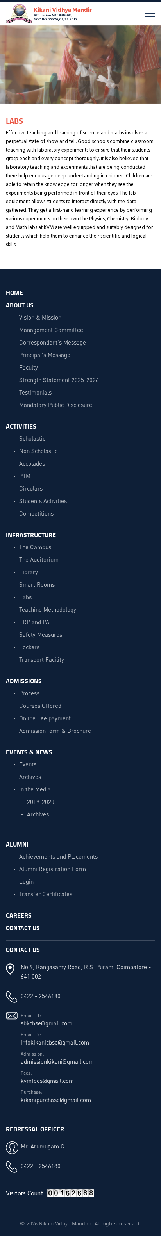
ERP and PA (34, 621)
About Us (20, 304)
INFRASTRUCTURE (31, 534)
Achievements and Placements (58, 856)
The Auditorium (39, 559)
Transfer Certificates (45, 893)
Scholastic (32, 438)
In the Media (35, 789)
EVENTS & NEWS (29, 751)
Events (27, 764)
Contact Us (23, 927)
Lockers (29, 646)
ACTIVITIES (21, 426)
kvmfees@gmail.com (47, 1080)
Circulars (31, 488)
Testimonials (35, 392)
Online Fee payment (45, 718)
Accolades (32, 463)
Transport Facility (41, 659)
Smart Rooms (37, 584)
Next (148, 68)
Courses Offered (40, 705)
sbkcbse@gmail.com (46, 1023)
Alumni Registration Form (52, 868)
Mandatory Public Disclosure (55, 404)
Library (28, 571)
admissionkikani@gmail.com (57, 1061)
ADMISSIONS (24, 680)
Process (29, 693)
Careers (19, 915)
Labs (25, 596)
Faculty (28, 367)
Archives (30, 776)
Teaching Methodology (47, 609)
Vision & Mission (40, 317)
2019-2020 (40, 801)
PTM (24, 475)
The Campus (35, 546)
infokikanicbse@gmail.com (55, 1042)
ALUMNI (17, 843)
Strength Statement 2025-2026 (59, 379)
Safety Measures (40, 634)
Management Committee (51, 329)
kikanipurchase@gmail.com (56, 1099)
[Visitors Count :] (70, 1196)
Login (26, 881)
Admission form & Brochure (55, 730)
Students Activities (43, 500)
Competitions (36, 513)
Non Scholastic (38, 450)
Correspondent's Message (52, 342)
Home (14, 292)
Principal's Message (44, 354)
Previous (12, 68)
